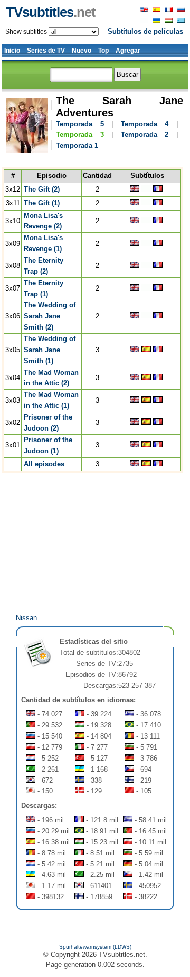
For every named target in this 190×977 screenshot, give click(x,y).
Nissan (26, 618)
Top (103, 50)
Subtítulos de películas (145, 31)
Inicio (12, 50)
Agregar (128, 50)
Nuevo (81, 50)
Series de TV (46, 50)
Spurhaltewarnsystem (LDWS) (95, 947)
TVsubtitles (51, 12)
